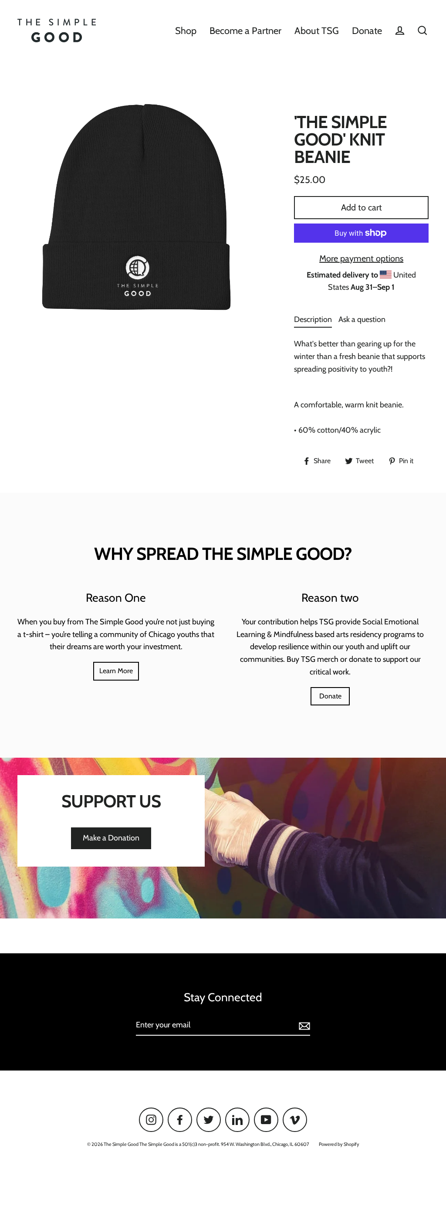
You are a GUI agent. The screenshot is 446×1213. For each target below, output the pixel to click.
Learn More (116, 671)
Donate (367, 30)
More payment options (361, 258)
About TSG (316, 30)
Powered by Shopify (339, 1144)
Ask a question (361, 319)
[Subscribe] (303, 1025)
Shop (185, 30)
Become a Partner (245, 30)
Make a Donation (111, 838)
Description (313, 319)
